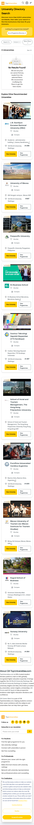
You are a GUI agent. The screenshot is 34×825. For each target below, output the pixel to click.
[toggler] (31, 2)
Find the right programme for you (13, 742)
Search (5, 42)
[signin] (27, 2)
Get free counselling (8, 751)
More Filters (27, 41)
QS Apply (11, 690)
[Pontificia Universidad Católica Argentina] (7, 464)
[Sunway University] (7, 632)
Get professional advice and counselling (15, 773)
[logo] (9, 3)
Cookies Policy (23, 800)
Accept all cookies (17, 817)
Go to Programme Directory (16, 33)
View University (10, 154)
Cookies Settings (17, 805)
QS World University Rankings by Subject (14, 683)
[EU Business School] (7, 286)
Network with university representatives (15, 770)
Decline (17, 811)
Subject (16, 42)
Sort (28, 50)
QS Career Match (6, 699)
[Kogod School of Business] (7, 579)
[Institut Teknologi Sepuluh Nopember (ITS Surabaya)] (7, 334)
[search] (23, 3)
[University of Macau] (7, 184)
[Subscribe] (29, 731)
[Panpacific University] (7, 237)
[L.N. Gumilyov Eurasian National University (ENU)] (7, 124)
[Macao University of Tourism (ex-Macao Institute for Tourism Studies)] (7, 522)
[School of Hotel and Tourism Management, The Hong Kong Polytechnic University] (7, 400)
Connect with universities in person (13, 748)
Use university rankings (9, 745)
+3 (20, 299)
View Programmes (24, 154)
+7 (29, 142)
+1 (11, 544)
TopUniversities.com (7, 674)
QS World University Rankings (19, 681)
